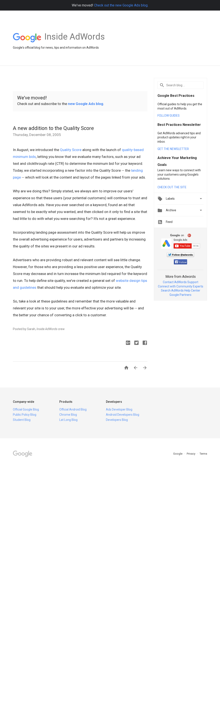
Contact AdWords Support (180, 282)
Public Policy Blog (24, 414)
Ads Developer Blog (119, 409)
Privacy (191, 453)
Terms (203, 453)
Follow (182, 262)
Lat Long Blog (68, 419)
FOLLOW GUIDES (168, 115)
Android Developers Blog (122, 414)
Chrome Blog (68, 414)
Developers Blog (117, 419)
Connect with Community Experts (180, 286)
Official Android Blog (73, 409)
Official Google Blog (26, 409)
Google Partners (180, 294)
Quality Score (70, 150)
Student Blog (22, 419)
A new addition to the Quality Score (53, 128)
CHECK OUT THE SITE (171, 187)
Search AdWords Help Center (180, 290)
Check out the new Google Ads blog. (121, 5)
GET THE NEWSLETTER (173, 149)
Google (178, 453)
